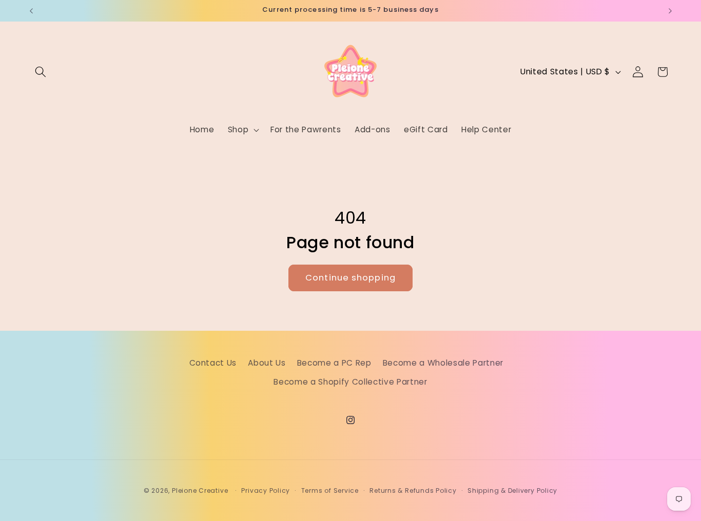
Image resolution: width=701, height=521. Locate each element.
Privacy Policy (265, 490)
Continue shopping (350, 278)
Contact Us (213, 362)
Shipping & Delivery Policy (512, 490)
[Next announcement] (670, 11)
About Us (266, 362)
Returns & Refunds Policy (412, 490)
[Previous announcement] (31, 11)
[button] (40, 71)
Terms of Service (330, 490)
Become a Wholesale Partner (443, 362)
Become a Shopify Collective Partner (350, 381)
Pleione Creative (200, 490)
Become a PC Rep (334, 362)
